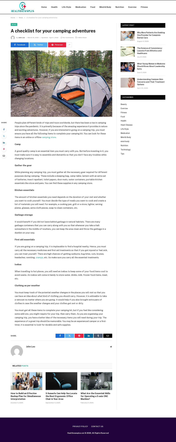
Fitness (144, 7)
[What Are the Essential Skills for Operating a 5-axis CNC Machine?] (96, 381)
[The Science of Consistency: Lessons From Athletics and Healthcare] (128, 51)
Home (44, 7)
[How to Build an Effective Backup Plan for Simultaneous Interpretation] (26, 381)
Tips (122, 154)
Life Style (66, 7)
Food (92, 7)
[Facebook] (3, 129)
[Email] (3, 155)
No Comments (68, 38)
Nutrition (119, 7)
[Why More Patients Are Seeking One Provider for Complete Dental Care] (128, 36)
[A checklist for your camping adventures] (61, 83)
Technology (126, 150)
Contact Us (97, 426)
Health (54, 7)
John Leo (21, 38)
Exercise (132, 7)
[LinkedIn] (3, 142)
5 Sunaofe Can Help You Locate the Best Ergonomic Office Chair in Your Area (61, 396)
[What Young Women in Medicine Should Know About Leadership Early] (128, 67)
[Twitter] (3, 136)
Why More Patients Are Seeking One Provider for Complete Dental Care (151, 35)
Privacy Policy (80, 426)
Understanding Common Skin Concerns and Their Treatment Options (151, 82)
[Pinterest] (3, 149)
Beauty (124, 104)
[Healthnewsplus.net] (23, 7)
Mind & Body (105, 7)
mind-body (125, 141)
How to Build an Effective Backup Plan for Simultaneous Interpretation (26, 396)
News (14, 24)
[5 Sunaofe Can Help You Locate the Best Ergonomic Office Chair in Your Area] (61, 381)
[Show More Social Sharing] (69, 44)
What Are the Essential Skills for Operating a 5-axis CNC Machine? (95, 396)
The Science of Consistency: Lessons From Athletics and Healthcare (149, 50)
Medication (81, 7)
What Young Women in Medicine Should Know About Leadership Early (151, 66)
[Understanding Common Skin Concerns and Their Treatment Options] (128, 83)
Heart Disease (126, 125)
